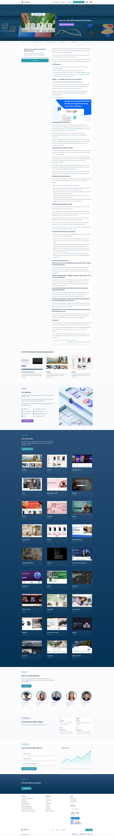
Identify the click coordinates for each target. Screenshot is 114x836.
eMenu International (77, 539)
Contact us (26, 686)
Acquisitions (49, 800)
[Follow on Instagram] (81, 834)
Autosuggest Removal (26, 808)
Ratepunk (74, 493)
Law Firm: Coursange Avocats (79, 562)
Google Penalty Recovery (27, 809)
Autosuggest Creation (26, 806)
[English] (87, 3)
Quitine (49, 586)
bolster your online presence (70, 168)
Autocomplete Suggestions (72, 93)
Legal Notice (73, 800)
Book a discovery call (29, 768)
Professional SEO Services (27, 798)
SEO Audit (23, 800)
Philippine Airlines (76, 655)
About (47, 798)
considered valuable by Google (83, 72)
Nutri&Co (48, 372)
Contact (70, 2)
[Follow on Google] (76, 834)
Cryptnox (49, 562)
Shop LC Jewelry (26, 609)
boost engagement (59, 68)
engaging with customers (62, 74)
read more (24, 471)
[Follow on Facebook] (78, 834)
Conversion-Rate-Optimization (28, 811)
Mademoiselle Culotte (52, 493)
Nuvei (23, 493)
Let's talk (35, 60)
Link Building (24, 801)
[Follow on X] (89, 834)
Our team (48, 808)
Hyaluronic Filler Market (53, 632)
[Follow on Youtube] (84, 834)
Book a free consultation (66, 24)
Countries (48, 806)
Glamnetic (49, 516)
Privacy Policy (73, 801)
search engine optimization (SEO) (74, 128)
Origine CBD (50, 609)
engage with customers (74, 171)
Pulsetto (74, 516)
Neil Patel (71, 165)
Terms (71, 803)
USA (48, 829)
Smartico (74, 632)
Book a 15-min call (78, 2)
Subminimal (75, 586)
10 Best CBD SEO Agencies (27, 372)
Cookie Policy (73, 798)
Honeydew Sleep (76, 609)
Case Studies (56, 2)
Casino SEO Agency (50, 811)
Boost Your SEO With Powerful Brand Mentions (75, 20)
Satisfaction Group (76, 469)
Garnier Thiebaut (26, 539)
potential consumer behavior (65, 141)
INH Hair (24, 516)
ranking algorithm (60, 135)
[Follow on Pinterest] (92, 834)
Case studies (49, 803)
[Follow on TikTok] (86, 834)
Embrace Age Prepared (27, 562)
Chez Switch (50, 655)
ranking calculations (58, 162)
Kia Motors (24, 655)
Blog (47, 801)
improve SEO (80, 70)
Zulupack (74, 372)
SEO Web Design (25, 803)
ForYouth (49, 539)
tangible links (66, 173)
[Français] (91, 3)
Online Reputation (25, 804)
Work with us (49, 809)
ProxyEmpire (25, 586)
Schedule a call (27, 421)
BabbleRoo (24, 632)
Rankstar (64, 84)
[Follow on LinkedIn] (73, 834)
